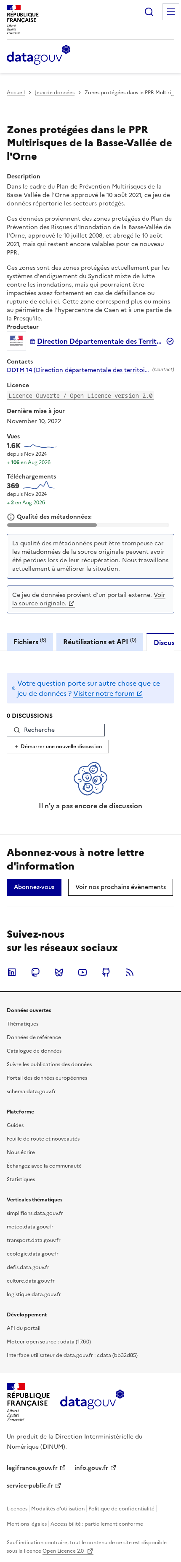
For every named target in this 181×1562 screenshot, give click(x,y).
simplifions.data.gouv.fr (35, 1213)
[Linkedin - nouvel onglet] (11, 972)
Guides (15, 1125)
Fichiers (29, 641)
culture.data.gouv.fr (31, 1281)
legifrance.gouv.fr (32, 1468)
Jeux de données (55, 92)
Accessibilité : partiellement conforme (97, 1524)
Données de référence (34, 1037)
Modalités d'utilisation (58, 1509)
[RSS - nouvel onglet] (129, 972)
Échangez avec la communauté (44, 1166)
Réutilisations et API (99, 641)
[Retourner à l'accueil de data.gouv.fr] (38, 55)
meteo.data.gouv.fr (30, 1227)
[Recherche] (149, 11)
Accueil (16, 92)
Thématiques (22, 1024)
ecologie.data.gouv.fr (33, 1254)
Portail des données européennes (47, 1078)
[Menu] (170, 11)
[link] (34, 887)
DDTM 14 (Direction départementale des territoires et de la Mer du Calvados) (78, 370)
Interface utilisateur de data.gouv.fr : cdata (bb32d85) (72, 1355)
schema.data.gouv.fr (31, 1091)
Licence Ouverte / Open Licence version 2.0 (80, 395)
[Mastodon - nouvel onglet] (35, 972)
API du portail (23, 1328)
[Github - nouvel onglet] (106, 972)
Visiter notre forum (104, 693)
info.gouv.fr (91, 1468)
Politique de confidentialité (121, 1509)
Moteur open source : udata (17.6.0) (49, 1342)
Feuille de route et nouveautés (43, 1139)
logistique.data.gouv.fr (34, 1294)
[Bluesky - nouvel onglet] (59, 972)
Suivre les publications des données (49, 1064)
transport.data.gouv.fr (34, 1240)
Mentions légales (27, 1524)
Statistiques (21, 1179)
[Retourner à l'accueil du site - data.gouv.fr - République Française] (92, 1402)
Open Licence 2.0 (64, 1551)
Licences (17, 1509)
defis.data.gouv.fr (28, 1267)
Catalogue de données (34, 1051)
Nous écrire (21, 1152)
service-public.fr (30, 1485)
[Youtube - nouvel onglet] (82, 972)
